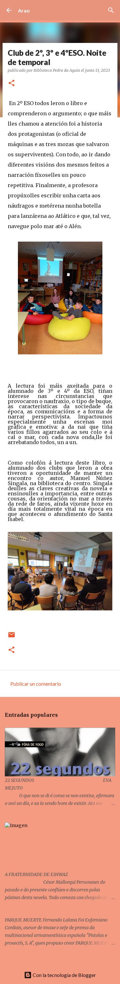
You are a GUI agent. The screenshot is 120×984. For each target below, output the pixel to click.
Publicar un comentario (35, 684)
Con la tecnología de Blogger (64, 975)
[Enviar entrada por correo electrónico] (11, 637)
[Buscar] (111, 10)
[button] (11, 83)
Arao (24, 10)
